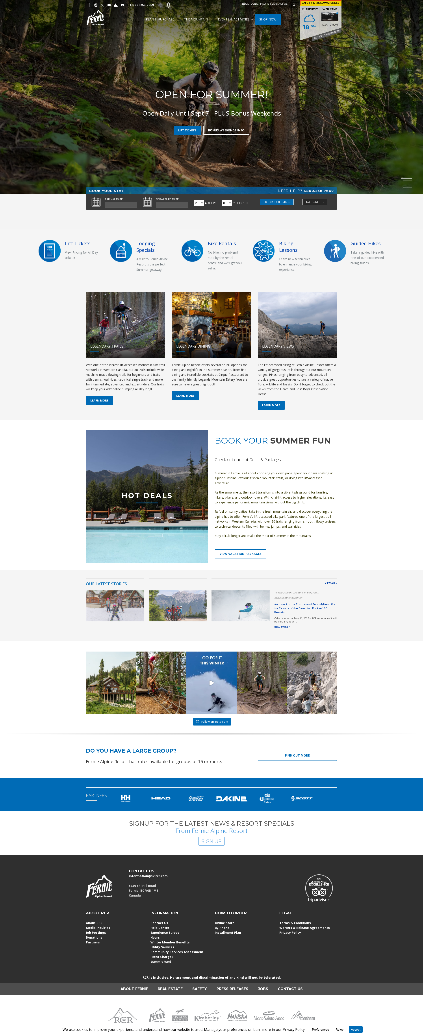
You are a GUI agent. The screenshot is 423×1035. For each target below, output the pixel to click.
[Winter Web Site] (160, 5)
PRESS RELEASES (232, 989)
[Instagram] (96, 5)
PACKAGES (315, 202)
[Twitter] (102, 5)
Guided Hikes (366, 243)
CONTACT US (280, 3)
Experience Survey (164, 932)
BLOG (245, 3)
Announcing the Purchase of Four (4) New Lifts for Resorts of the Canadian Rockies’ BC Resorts (304, 608)
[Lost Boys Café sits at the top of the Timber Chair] (111, 683)
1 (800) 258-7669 (142, 5)
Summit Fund (160, 961)
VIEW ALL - (331, 583)
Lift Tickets (78, 243)
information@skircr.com (148, 876)
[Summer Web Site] (168, 5)
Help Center (159, 928)
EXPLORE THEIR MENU (210, 126)
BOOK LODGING (276, 202)
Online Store (224, 923)
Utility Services (162, 947)
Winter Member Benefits (170, 942)
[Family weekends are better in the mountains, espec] (161, 683)
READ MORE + (282, 626)
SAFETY (199, 989)
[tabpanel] (211, 97)
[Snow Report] (115, 5)
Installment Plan (228, 932)
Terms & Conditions (295, 923)
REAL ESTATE (170, 989)
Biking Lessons (288, 246)
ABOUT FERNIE (134, 989)
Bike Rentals (222, 243)
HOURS (264, 3)
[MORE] (121, 251)
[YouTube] (109, 5)
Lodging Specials (145, 246)
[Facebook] (89, 5)
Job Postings (96, 932)
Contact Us (159, 923)
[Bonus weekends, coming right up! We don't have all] (262, 683)
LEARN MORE (99, 400)
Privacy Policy (290, 932)
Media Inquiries (98, 928)
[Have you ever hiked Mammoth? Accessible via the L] (312, 683)
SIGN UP (211, 841)
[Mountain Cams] (122, 5)
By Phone (222, 928)
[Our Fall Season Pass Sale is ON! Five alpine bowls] (211, 683)
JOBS (254, 3)
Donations (94, 937)
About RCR (94, 923)
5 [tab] (407, 187)
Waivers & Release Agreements (304, 928)
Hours (155, 937)
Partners (93, 942)
